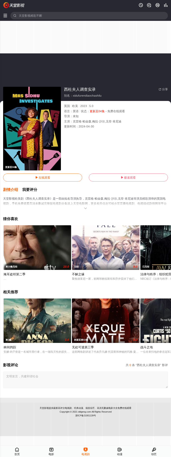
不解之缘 (78, 274)
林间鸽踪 (10, 347)
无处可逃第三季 (83, 347)
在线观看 (42, 177)
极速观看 (128, 177)
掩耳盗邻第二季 (14, 274)
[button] (12, 190)
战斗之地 (146, 347)
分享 (163, 89)
